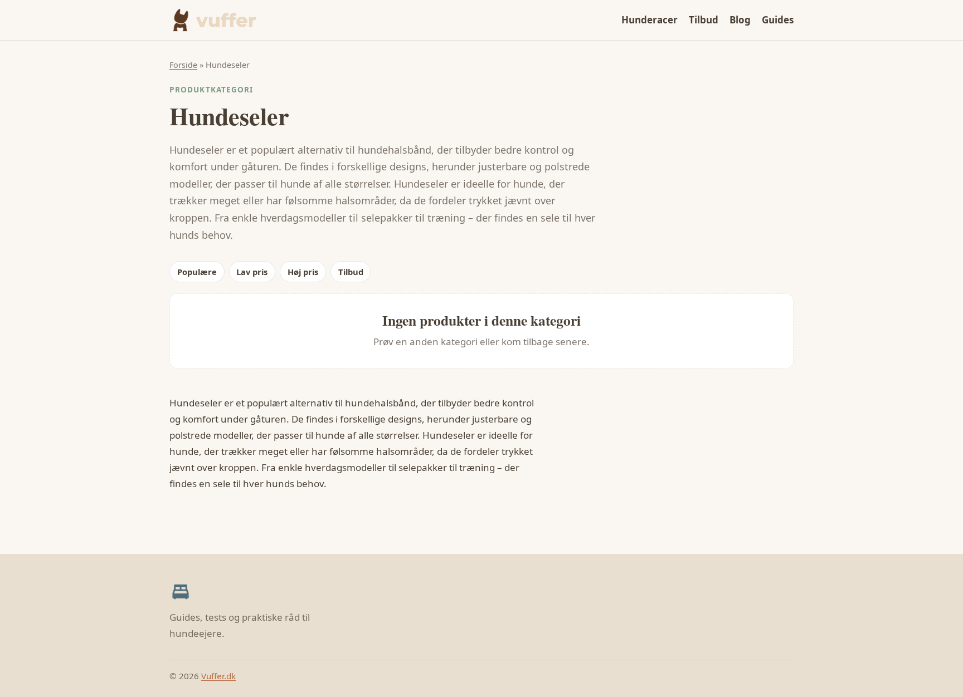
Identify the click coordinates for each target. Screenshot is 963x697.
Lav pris (252, 271)
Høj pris (303, 271)
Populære (197, 271)
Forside (183, 65)
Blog (740, 19)
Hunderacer (649, 19)
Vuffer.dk (218, 675)
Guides (778, 19)
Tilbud (703, 19)
